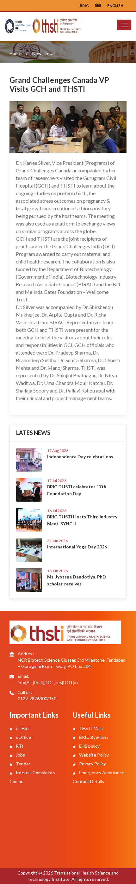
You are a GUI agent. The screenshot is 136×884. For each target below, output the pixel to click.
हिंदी (98, 5)
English (115, 5)
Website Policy (93, 754)
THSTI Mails (91, 728)
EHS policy (89, 746)
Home (15, 53)
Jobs (20, 754)
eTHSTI (23, 728)
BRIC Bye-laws (93, 737)
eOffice (23, 737)
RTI (19, 746)
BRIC (84, 5)
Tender (22, 763)
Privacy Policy (92, 763)
